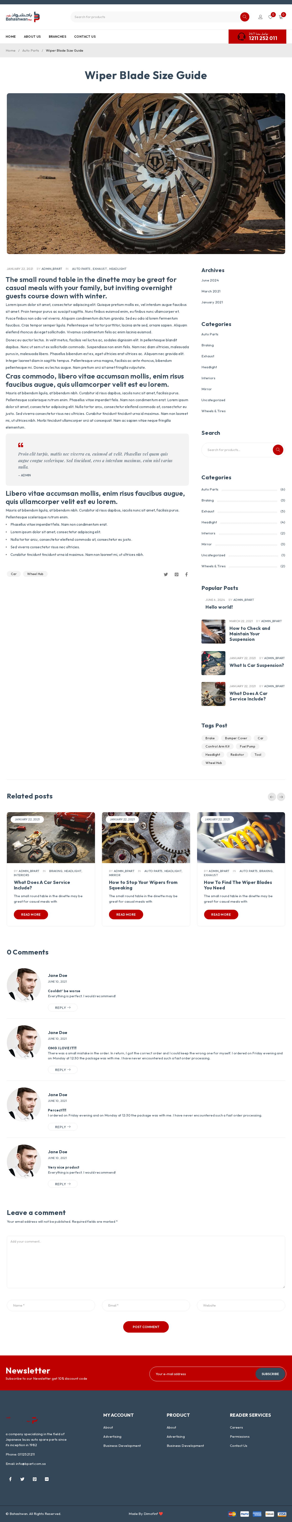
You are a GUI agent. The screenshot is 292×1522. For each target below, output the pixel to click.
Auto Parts (30, 50)
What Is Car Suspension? (256, 665)
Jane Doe (58, 975)
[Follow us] (22, 1479)
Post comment (146, 1327)
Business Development (122, 1445)
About (108, 1427)
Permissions (240, 1436)
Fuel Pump (247, 746)
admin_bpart (52, 268)
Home (11, 50)
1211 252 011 (263, 38)
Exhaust (100, 268)
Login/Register (261, 17)
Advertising (112, 1436)
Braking (207, 345)
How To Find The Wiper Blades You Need (238, 885)
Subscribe (270, 1374)
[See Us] (34, 1479)
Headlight (118, 268)
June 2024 (210, 280)
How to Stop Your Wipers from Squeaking (143, 885)
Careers (236, 1427)
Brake (210, 738)
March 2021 (210, 291)
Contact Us (239, 1445)
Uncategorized (213, 400)
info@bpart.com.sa (31, 1463)
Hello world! (219, 607)
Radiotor (237, 755)
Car (14, 574)
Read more (31, 914)
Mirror (206, 389)
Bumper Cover (236, 738)
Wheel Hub (35, 574)
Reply (60, 1007)
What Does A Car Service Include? (248, 696)
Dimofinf (151, 1513)
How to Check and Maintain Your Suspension (249, 633)
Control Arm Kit (217, 746)
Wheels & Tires (213, 411)
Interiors (208, 378)
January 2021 (212, 302)
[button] (272, 797)
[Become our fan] (10, 1479)
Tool (258, 755)
